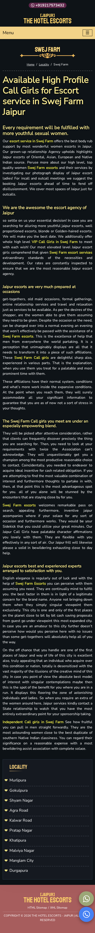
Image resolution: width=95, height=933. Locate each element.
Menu (8, 33)
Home (30, 65)
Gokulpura (19, 790)
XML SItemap (58, 908)
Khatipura (18, 840)
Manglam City (22, 860)
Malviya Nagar (22, 850)
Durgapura (19, 870)
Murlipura (18, 780)
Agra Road (19, 810)
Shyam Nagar (21, 800)
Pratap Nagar (21, 830)
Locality (44, 65)
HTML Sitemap (37, 908)
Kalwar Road (21, 820)
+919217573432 (50, 5)
